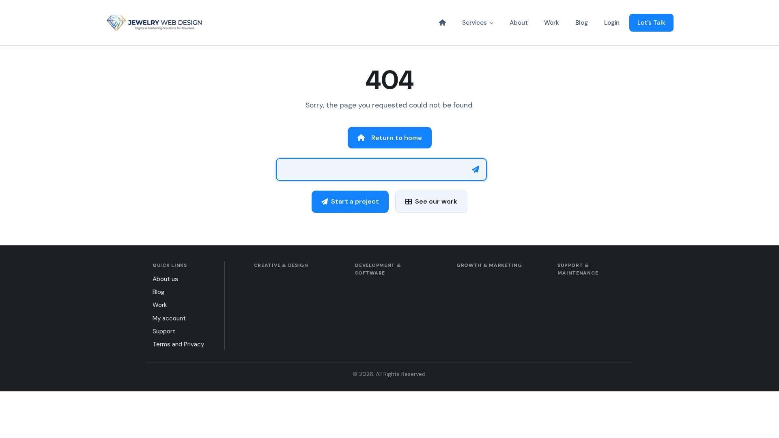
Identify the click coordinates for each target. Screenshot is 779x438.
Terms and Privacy (178, 344)
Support (164, 331)
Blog (581, 23)
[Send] (475, 169)
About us (165, 279)
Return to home (396, 137)
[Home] (442, 23)
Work (551, 23)
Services (474, 23)
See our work (436, 201)
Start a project (355, 201)
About (519, 23)
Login (612, 23)
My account (169, 318)
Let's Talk (651, 23)
